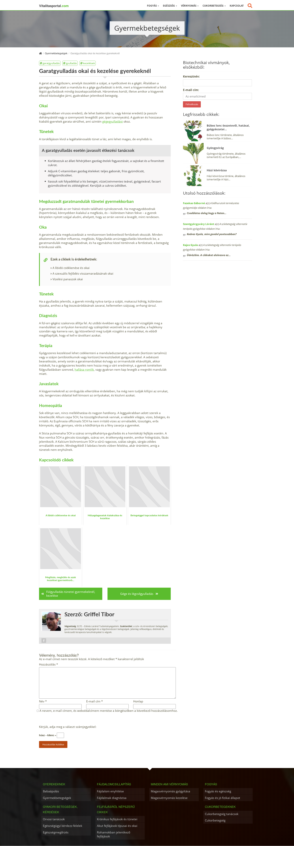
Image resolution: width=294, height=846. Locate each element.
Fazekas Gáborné (194, 203)
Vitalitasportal (54, 5)
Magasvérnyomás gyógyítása (170, 791)
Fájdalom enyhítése (110, 791)
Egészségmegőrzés (55, 832)
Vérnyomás (189, 5)
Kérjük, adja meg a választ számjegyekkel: (67, 727)
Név (43, 701)
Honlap (138, 701)
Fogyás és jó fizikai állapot (222, 798)
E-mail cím (94, 701)
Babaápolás (51, 791)
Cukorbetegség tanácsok (221, 814)
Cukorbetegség (213, 5)
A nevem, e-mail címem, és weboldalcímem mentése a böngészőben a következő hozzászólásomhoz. (109, 711)
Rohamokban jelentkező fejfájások (113, 834)
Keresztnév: (191, 76)
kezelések (89, 63)
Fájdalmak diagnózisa (111, 798)
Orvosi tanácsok (54, 819)
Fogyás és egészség (218, 791)
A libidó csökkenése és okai (71, 268)
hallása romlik (84, 369)
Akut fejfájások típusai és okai (117, 826)
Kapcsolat (237, 5)
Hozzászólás (48, 664)
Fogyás (152, 5)
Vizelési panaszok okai (68, 279)
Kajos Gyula (190, 245)
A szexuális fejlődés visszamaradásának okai (83, 273)
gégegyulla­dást (112, 121)
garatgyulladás (51, 63)
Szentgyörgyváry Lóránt (198, 224)
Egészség (169, 5)
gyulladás (71, 63)
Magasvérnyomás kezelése (169, 798)
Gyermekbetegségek (57, 798)
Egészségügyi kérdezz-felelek (62, 826)
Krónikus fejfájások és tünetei (117, 819)
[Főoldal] (40, 53)
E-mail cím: (191, 90)
